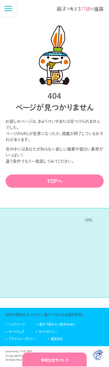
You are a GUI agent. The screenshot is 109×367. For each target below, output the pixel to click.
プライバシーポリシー (23, 339)
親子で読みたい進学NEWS (57, 324)
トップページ (17, 324)
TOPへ (54, 181)
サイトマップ (16, 331)
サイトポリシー (48, 331)
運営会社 (57, 339)
